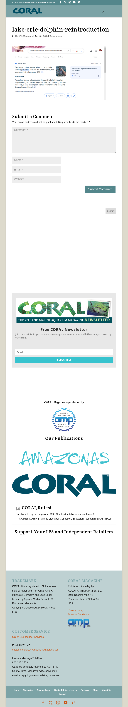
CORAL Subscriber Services (28, 637)
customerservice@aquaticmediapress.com (35, 649)
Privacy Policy (76, 610)
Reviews (85, 690)
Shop (95, 690)
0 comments (55, 36)
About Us (106, 690)
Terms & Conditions (79, 614)
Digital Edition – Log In (65, 690)
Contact (62, 694)
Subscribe (28, 690)
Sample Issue (43, 690)
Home (16, 690)
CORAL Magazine (24, 36)
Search (110, 211)
